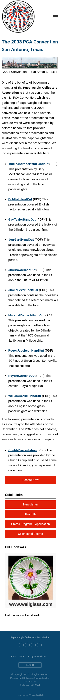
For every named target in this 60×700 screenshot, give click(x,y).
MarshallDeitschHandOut (26, 315)
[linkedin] (39, 645)
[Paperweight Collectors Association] (18, 16)
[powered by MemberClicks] (30, 695)
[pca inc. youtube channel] (27, 645)
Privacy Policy (30, 688)
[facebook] (21, 645)
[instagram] (33, 645)
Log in (30, 665)
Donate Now (30, 480)
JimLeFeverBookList (23, 290)
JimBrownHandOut (22, 270)
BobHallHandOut (20, 199)
